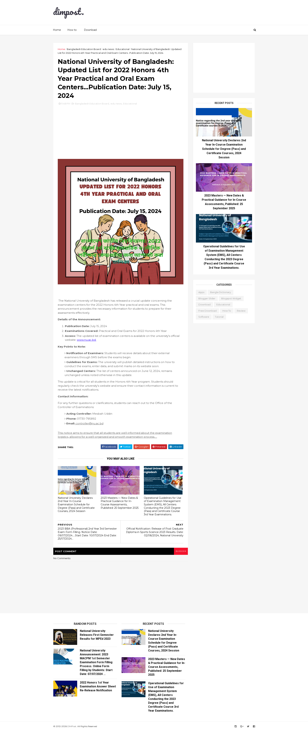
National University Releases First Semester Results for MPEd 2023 (97, 634)
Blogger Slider (206, 298)
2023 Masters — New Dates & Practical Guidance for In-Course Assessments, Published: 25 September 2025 (119, 502)
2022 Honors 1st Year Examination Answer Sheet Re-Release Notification (98, 686)
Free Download (207, 310)
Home (57, 29)
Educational (122, 49)
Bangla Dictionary (220, 292)
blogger (181, 551)
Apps (201, 292)
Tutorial (219, 316)
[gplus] (241, 726)
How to (72, 29)
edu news (108, 49)
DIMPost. (72, 726)
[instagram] (236, 726)
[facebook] (254, 726)
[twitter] (248, 726)
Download (90, 29)
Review (241, 310)
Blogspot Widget (231, 298)
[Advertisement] (190, 12)
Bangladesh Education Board (84, 49)
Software (203, 316)
